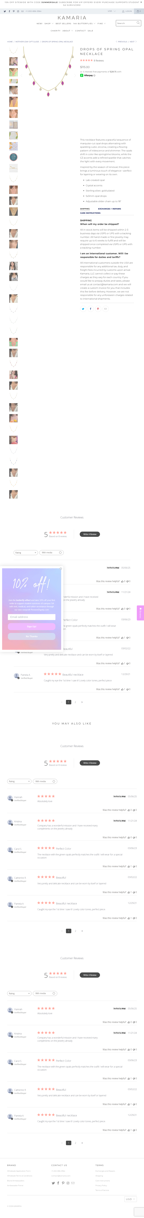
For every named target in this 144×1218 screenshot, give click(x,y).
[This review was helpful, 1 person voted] (122, 637)
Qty (82, 113)
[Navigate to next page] (82, 702)
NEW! (40, 23)
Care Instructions (102, 1181)
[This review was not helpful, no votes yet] (127, 581)
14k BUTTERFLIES (83, 23)
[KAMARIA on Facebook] (9, 11)
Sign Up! (31, 626)
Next (132, 42)
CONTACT (80, 31)
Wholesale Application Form (19, 1171)
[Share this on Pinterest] (98, 309)
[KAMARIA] (72, 17)
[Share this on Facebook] (91, 309)
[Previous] (22, 75)
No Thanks (32, 636)
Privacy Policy (101, 1185)
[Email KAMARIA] (22, 11)
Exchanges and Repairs (105, 1171)
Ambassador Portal (15, 1185)
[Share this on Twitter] (83, 309)
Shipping (99, 1176)
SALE (90, 31)
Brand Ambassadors (15, 1181)
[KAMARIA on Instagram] (18, 11)
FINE (101, 23)
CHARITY (56, 31)
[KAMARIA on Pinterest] (13, 11)
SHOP (48, 23)
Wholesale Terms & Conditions (19, 1176)
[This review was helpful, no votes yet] (122, 581)
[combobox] (26, 552)
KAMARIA (17, 1206)
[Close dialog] (60, 568)
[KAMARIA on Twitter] (5, 11)
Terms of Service (102, 1190)
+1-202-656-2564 (33, 11)
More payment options (120, 134)
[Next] (74, 75)
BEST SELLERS (63, 23)
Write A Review (89, 534)
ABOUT (67, 31)
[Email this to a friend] (106, 309)
